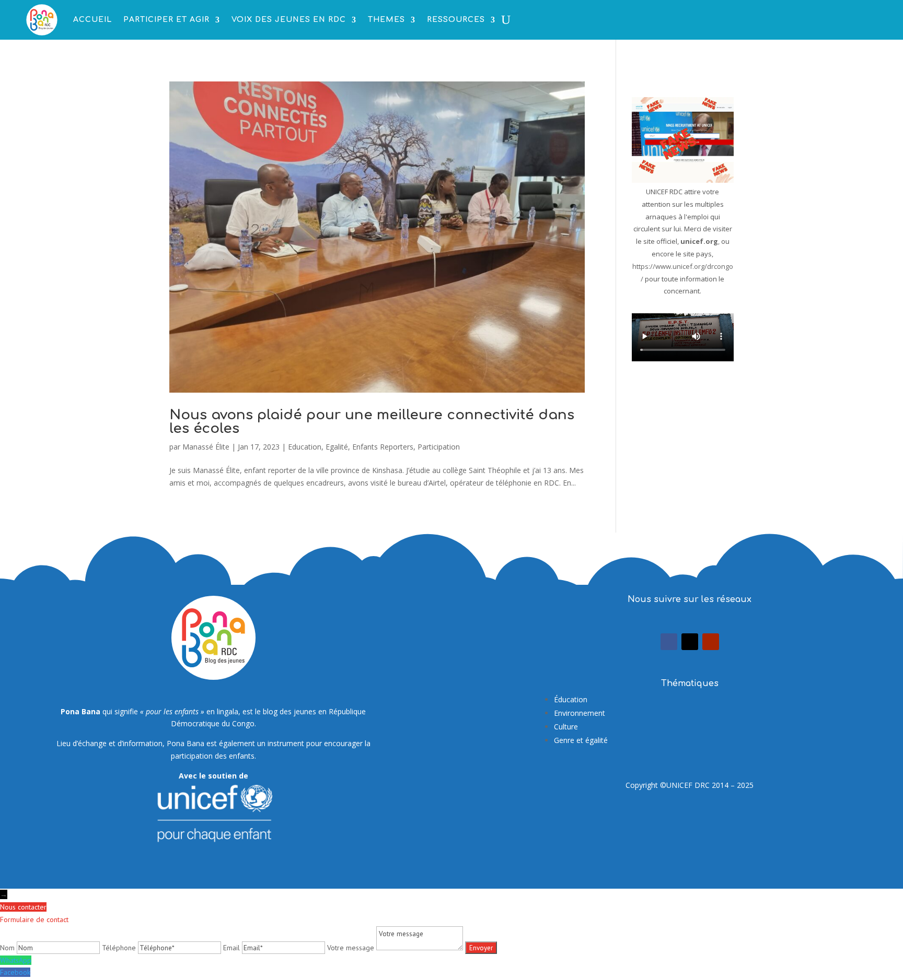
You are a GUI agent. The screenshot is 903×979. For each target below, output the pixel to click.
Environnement (579, 713)
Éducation (570, 699)
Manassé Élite (205, 447)
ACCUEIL (92, 19)
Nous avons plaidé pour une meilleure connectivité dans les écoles (371, 421)
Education (304, 447)
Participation (439, 447)
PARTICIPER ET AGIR (166, 19)
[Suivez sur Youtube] (710, 641)
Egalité (337, 447)
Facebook (15, 972)
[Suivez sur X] (689, 641)
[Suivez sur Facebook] (669, 641)
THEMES (386, 19)
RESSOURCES (456, 19)
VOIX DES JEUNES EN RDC (288, 19)
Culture (566, 727)
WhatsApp (15, 960)
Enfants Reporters (382, 447)
